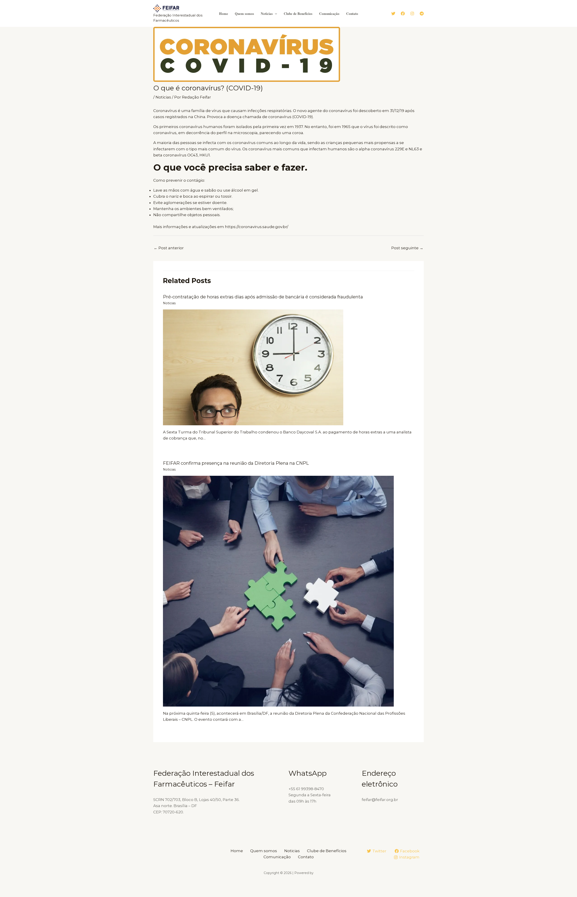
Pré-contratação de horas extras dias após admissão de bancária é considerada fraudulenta (263, 297)
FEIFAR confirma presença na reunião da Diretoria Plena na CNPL (236, 463)
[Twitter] (393, 13)
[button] (275, 13)
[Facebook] (403, 13)
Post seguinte (407, 248)
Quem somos (244, 13)
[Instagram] (412, 13)
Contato (352, 13)
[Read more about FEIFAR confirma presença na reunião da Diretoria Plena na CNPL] (278, 591)
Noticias (267, 13)
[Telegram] (422, 13)
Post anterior (169, 248)
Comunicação (329, 13)
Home (223, 13)
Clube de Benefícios (298, 13)
